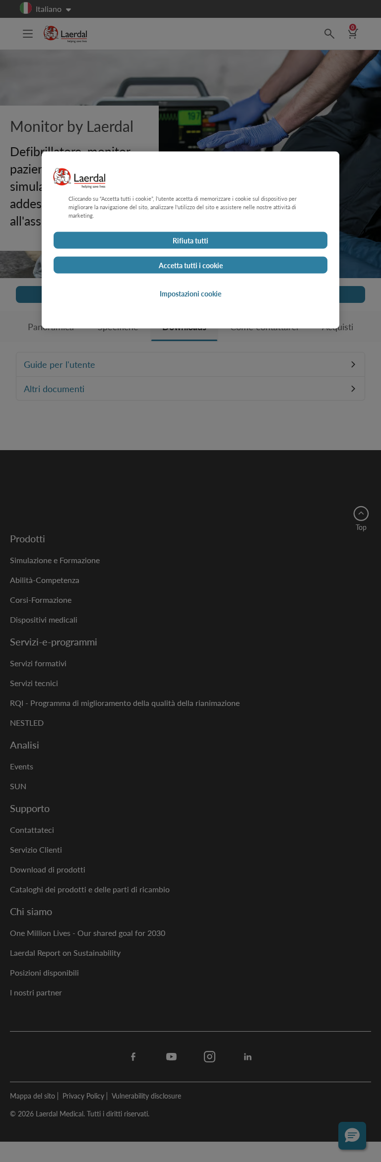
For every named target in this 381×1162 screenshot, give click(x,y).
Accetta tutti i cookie (191, 265)
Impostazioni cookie (190, 293)
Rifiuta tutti (190, 240)
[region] (190, 239)
